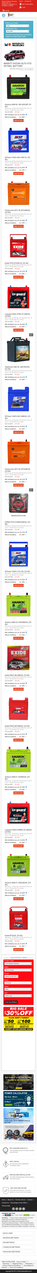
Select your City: (11, 29)
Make (6, 967)
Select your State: (12, 23)
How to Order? (21, 1262)
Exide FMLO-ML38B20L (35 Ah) (17, 675)
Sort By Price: (15, 69)
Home (21, 1)
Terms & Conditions (16, 1267)
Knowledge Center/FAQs (19, 1203)
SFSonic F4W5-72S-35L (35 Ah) (17, 571)
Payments (6, 1264)
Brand (6, 980)
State (6, 986)
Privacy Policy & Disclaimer (12, 1265)
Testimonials (6, 1206)
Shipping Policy (17, 1264)
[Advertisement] (18, 1051)
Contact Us (28, 1)
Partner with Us (20, 1200)
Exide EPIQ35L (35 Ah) (14, 936)
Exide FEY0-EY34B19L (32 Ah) (16, 263)
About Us (11, 1200)
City (6, 993)
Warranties (29, 1264)
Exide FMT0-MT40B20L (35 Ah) (17, 726)
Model (6, 973)
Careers (30, 1200)
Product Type (9, 961)
